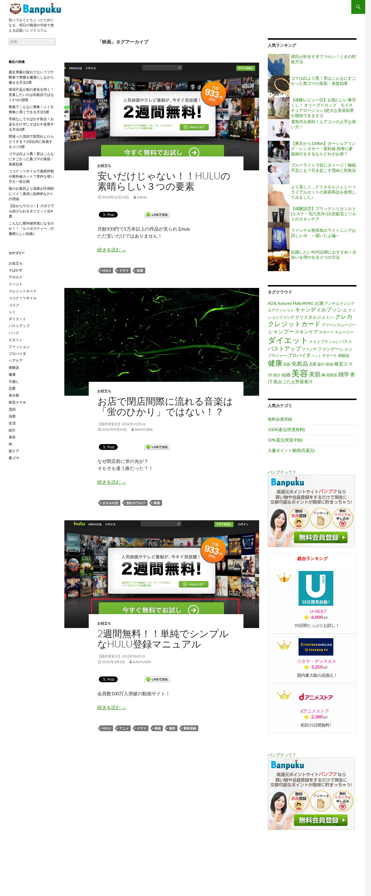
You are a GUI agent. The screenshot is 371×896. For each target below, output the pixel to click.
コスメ (14, 305)
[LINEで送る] (157, 214)
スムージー (344, 332)
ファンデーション (335, 348)
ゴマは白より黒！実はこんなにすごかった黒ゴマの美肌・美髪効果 (323, 81)
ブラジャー (277, 355)
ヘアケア (16, 360)
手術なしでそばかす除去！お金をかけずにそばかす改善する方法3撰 (31, 124)
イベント (16, 284)
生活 (12, 423)
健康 (275, 362)
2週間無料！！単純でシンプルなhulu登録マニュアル (163, 638)
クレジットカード (294, 324)
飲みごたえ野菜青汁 (293, 381)
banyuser (144, 429)
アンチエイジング (339, 303)
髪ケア (14, 451)
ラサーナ (329, 355)
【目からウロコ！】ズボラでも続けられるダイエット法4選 (31, 211)
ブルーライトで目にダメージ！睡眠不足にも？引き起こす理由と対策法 (323, 168)
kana (142, 197)
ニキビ (334, 342)
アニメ (124, 728)
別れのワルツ (136, 503)
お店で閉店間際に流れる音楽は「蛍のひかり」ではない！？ (165, 406)
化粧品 (300, 363)
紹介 (277, 375)
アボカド (16, 277)
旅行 (321, 364)
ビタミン (16, 339)
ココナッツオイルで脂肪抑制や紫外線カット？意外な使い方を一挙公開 (31, 176)
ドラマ (124, 270)
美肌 (315, 374)
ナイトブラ (318, 341)
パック (14, 333)
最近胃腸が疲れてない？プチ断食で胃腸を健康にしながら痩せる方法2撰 (31, 77)
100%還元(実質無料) (286, 429)
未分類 (14, 395)
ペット (316, 355)
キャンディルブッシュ (321, 309)
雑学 (343, 374)
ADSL (272, 303)
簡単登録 (189, 728)
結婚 (286, 374)
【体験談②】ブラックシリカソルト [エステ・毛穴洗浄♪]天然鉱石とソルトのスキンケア (323, 213)
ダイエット (288, 340)
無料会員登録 (280, 419)
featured (285, 303)
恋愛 (313, 364)
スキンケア (306, 331)
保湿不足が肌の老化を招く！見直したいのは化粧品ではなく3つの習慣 (31, 94)
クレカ (343, 316)
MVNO (308, 303)
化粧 (287, 364)
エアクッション (281, 310)
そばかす (16, 270)
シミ (12, 312)
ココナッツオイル (23, 298)
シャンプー (281, 331)
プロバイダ (299, 355)
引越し (14, 381)
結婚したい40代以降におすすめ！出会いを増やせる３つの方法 (324, 254)
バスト (345, 341)
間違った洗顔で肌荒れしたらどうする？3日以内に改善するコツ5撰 (31, 141)
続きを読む (111, 249)
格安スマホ (17, 402)
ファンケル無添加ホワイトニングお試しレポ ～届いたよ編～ (323, 233)
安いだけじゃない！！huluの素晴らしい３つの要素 (36, 8)
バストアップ (284, 348)
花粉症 (331, 375)
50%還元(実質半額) (285, 439)
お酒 (319, 303)
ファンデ (309, 349)
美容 (299, 373)
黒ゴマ (14, 458)
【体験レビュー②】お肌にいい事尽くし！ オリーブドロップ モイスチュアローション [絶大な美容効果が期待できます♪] (323, 107)
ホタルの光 (110, 503)
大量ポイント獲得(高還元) (291, 450)
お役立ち (104, 165)
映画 (140, 270)
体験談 (343, 355)
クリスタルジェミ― (314, 317)
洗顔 (12, 409)
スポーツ (326, 332)
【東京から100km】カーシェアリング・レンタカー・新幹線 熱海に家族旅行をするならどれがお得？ (323, 148)
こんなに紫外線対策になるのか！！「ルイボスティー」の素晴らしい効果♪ (31, 228)
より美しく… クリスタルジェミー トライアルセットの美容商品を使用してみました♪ (324, 192)
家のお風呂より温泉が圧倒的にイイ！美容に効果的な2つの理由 (31, 193)
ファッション (19, 346)
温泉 (12, 416)
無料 (172, 728)
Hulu (106, 270)
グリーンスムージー (339, 324)
